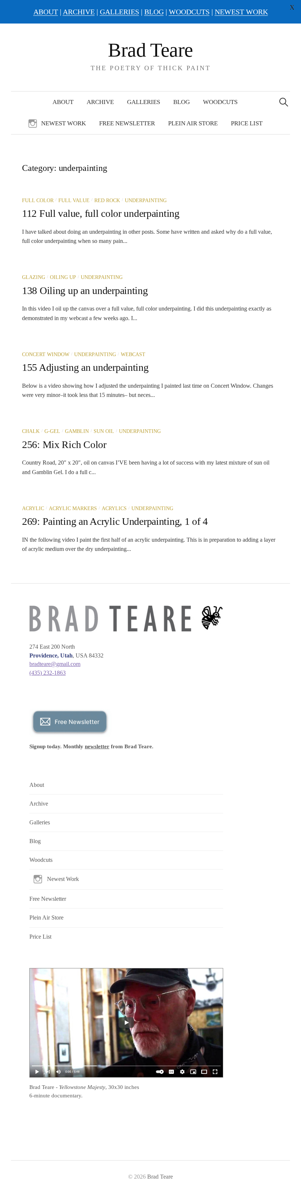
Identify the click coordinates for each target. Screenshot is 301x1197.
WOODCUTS (189, 12)
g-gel (52, 431)
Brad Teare (150, 50)
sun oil (104, 431)
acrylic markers (73, 508)
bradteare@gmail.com (54, 664)
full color (38, 200)
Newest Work (63, 123)
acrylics (114, 508)
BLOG (154, 12)
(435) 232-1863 (47, 673)
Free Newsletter (127, 123)
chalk (31, 431)
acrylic (33, 508)
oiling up (63, 277)
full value (74, 200)
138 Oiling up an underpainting (85, 290)
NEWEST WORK (241, 12)
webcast (133, 354)
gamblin (77, 431)
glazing (33, 277)
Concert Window (45, 354)
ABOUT (45, 12)
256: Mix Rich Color (64, 444)
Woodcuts (220, 101)
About (62, 101)
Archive (100, 101)
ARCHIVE (79, 12)
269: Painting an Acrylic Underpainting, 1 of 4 (115, 521)
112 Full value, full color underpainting (100, 213)
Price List (246, 123)
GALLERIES (119, 12)
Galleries (143, 101)
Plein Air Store (193, 123)
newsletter (97, 746)
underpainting (146, 200)
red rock (107, 200)
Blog (181, 101)
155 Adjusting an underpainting (85, 367)
